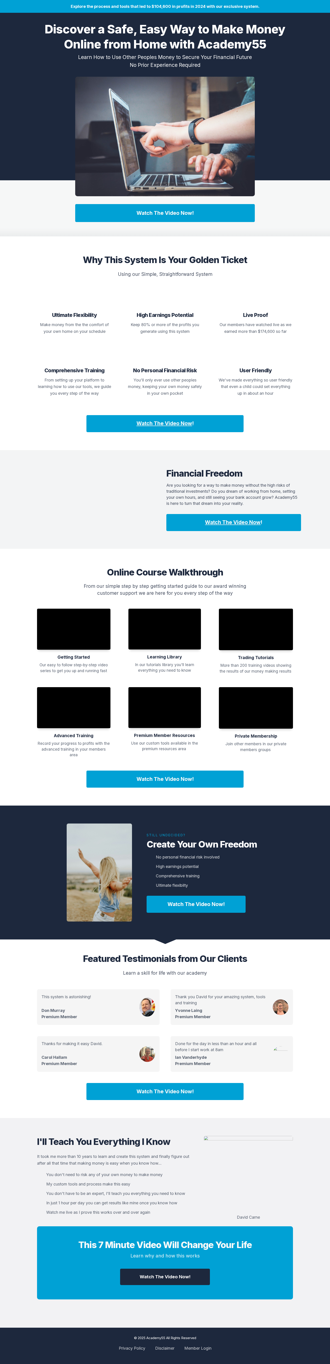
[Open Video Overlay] (73, 629)
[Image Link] (165, 136)
